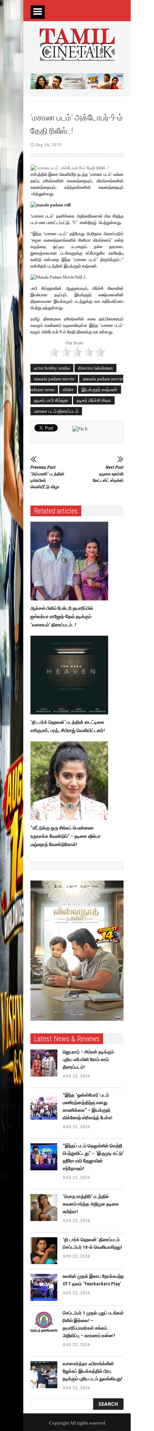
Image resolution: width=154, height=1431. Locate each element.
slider (68, 389)
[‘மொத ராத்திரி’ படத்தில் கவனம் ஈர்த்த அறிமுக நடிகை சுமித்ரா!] (43, 1207)
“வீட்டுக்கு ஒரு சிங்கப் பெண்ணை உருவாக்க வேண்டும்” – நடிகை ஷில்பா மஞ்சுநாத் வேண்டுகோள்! (65, 836)
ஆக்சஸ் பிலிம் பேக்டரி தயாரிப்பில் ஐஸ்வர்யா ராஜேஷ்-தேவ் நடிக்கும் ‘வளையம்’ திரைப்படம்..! (61, 616)
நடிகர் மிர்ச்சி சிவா (94, 400)
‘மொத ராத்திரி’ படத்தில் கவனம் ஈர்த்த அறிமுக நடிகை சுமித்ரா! (91, 1204)
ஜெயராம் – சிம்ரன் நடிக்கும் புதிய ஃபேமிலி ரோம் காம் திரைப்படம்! (88, 1059)
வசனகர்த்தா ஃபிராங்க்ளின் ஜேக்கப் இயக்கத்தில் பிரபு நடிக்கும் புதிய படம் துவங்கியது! (92, 1371)
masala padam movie (54, 378)
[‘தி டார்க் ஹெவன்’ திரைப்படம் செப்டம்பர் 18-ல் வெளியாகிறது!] (43, 1250)
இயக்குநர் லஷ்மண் (99, 389)
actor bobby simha (52, 368)
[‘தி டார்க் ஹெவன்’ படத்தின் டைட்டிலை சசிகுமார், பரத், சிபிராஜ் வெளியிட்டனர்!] (71, 675)
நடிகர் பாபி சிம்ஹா (51, 400)
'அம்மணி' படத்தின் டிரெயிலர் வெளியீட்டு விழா (47, 477)
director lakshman (95, 368)
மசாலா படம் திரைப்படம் (56, 411)
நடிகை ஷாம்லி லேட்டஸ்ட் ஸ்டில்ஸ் (108, 474)
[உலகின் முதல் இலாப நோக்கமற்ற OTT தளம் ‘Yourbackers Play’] (43, 1287)
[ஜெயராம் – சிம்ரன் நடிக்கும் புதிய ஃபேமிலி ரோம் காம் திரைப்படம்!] (43, 1063)
